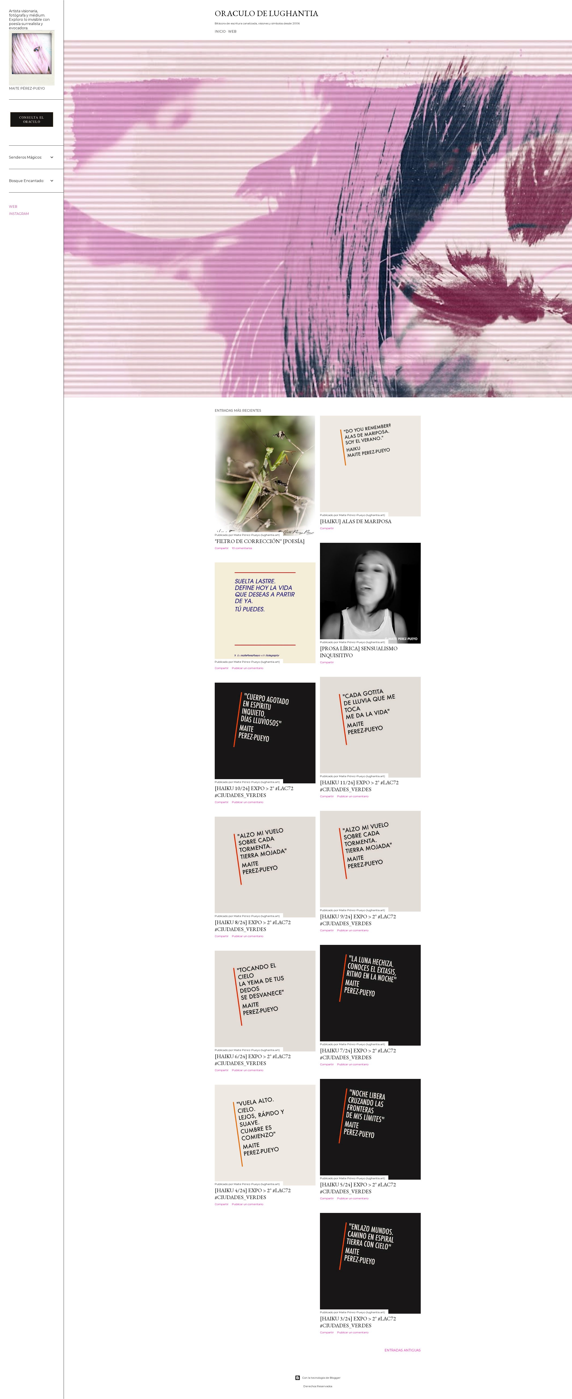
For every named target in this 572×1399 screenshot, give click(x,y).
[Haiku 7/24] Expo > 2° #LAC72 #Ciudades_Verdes (358, 1054)
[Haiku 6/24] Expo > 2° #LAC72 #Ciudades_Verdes (253, 1060)
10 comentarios (242, 548)
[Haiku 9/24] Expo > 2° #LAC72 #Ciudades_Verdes (358, 920)
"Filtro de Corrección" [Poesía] (260, 541)
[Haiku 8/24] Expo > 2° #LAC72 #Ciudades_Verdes (253, 926)
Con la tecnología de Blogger (321, 1377)
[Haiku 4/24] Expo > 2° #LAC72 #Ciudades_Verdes (253, 1194)
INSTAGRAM (19, 214)
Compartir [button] (222, 548)
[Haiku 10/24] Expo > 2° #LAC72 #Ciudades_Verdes (254, 792)
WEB (232, 31)
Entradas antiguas (403, 1350)
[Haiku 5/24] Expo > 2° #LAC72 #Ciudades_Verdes (358, 1188)
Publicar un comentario (247, 668)
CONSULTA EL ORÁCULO (31, 119)
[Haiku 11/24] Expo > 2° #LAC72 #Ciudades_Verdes (359, 786)
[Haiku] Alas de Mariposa (355, 521)
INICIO (220, 31)
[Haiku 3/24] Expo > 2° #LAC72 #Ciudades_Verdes (358, 1322)
